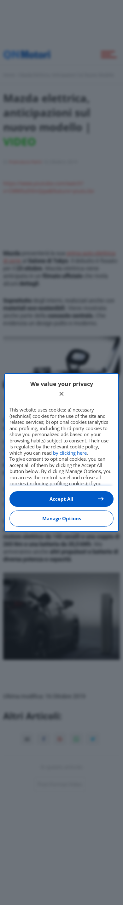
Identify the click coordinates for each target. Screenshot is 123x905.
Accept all (61, 499)
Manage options (61, 518)
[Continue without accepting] (61, 393)
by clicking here (70, 453)
